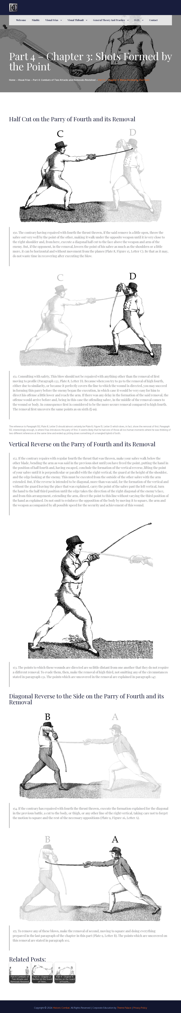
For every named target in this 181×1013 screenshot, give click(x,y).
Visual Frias (51, 20)
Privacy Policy (140, 1007)
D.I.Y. (137, 20)
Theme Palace (124, 1007)
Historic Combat (61, 1007)
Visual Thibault (76, 20)
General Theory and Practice (109, 20)
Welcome (21, 20)
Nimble (36, 20)
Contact (153, 20)
